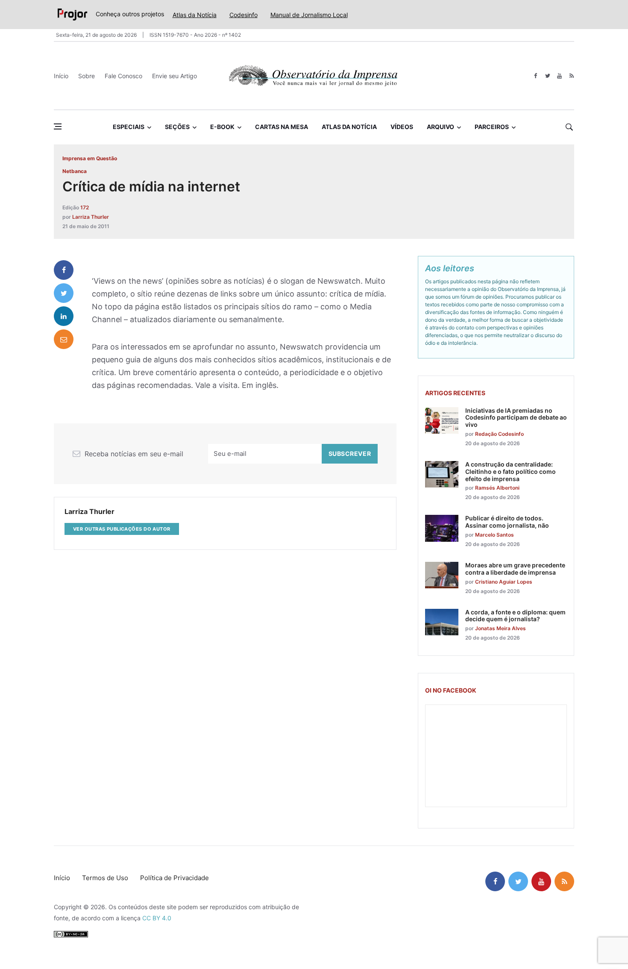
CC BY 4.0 (156, 918)
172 (84, 207)
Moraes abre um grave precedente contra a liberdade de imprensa (515, 568)
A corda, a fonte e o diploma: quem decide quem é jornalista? (515, 615)
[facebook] (535, 76)
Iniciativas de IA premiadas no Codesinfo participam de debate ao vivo (516, 418)
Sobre (86, 75)
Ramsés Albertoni (497, 487)
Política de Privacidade (174, 878)
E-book (222, 126)
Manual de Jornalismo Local (309, 14)
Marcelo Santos (494, 534)
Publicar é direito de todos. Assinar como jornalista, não (507, 521)
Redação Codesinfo (499, 434)
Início (61, 75)
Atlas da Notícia (195, 14)
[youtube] (559, 76)
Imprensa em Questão (89, 158)
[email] (63, 339)
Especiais (128, 126)
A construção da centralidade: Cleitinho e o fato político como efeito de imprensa (510, 471)
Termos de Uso (105, 878)
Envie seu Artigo (174, 75)
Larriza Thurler (90, 217)
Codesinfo (243, 14)
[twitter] (547, 76)
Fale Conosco (123, 75)
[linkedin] (63, 316)
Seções (177, 126)
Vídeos (401, 126)
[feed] (571, 76)
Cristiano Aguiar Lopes (503, 581)
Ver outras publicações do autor (121, 529)
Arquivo (440, 126)
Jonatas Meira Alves (500, 628)
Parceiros (492, 126)
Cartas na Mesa (281, 126)
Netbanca (74, 171)
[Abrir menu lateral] (58, 126)
